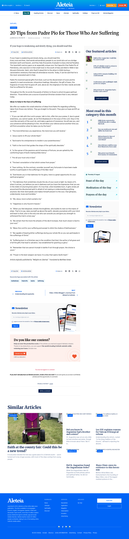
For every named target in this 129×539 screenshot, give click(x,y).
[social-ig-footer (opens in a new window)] (70, 527)
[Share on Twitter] (72, 52)
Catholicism (15, 281)
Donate (121, 5)
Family (70, 415)
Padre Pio (25, 281)
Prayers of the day (96, 194)
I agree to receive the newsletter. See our (31, 321)
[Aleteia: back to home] (64, 4)
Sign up (15, 326)
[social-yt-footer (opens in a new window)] (59, 527)
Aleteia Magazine (108, 13)
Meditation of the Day (98, 187)
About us (50, 533)
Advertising (64, 516)
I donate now (19, 353)
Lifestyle (66, 13)
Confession (12, 415)
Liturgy (100, 415)
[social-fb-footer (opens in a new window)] (63, 527)
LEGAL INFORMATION (61, 533)
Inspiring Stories (39, 13)
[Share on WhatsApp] (79, 52)
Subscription (64, 511)
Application (64, 505)
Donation (63, 513)
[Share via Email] (76, 52)
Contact (79, 533)
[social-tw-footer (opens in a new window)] (66, 527)
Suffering (41, 281)
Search (28, 5)
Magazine (64, 508)
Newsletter (64, 503)
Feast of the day (95, 180)
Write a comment (45, 391)
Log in (103, 5)
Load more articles (101, 98)
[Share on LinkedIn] (69, 52)
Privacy (95, 533)
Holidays (85, 13)
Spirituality (76, 13)
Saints (33, 281)
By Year (80, 503)
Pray (25, 13)
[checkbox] (12, 321)
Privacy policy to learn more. (41, 321)
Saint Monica (71, 8)
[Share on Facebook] (66, 52)
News (58, 13)
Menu (17, 13)
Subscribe (110, 5)
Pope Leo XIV (95, 13)
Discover (50, 13)
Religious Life (72, 451)
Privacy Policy (87, 533)
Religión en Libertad (34, 38)
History (100, 451)
